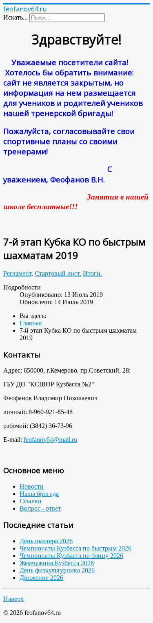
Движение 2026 (41, 577)
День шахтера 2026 (46, 540)
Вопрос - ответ (40, 508)
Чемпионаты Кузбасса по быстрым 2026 (75, 548)
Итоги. (92, 273)
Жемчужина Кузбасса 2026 (57, 562)
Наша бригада (39, 493)
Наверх (13, 598)
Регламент (17, 273)
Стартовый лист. (58, 273)
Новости (32, 486)
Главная (31, 323)
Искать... (15, 17)
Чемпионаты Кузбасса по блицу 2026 (71, 555)
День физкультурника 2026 (57, 570)
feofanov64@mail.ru (50, 439)
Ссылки (31, 501)
